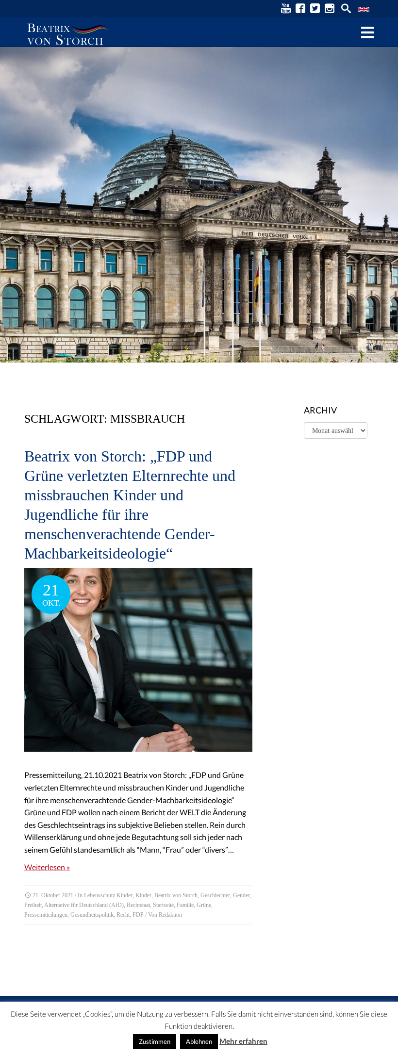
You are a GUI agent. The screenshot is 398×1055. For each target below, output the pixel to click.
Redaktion (170, 914)
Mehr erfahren (243, 1041)
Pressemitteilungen (45, 914)
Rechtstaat (138, 905)
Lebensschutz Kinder (108, 895)
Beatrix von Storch (176, 895)
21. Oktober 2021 (53, 895)
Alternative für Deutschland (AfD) (84, 905)
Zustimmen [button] (154, 1041)
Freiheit (33, 905)
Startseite (163, 905)
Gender (241, 895)
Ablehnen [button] (199, 1041)
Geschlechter (215, 895)
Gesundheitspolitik (92, 914)
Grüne (204, 905)
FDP (138, 914)
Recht (123, 914)
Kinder (143, 895)
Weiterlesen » (47, 867)
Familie (185, 905)
